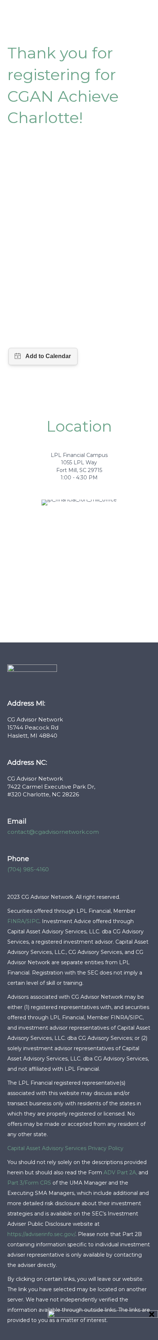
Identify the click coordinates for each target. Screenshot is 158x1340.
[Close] (151, 1314)
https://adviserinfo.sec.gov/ (41, 1234)
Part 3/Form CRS (29, 1182)
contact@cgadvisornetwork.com (53, 831)
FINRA (16, 921)
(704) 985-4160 (28, 869)
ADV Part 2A (120, 1172)
